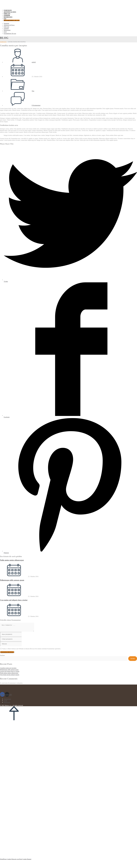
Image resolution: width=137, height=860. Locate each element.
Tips (33, 91)
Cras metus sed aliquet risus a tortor (13, 600)
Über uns (6, 27)
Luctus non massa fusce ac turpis (9, 671)
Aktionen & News (9, 25)
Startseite (6, 23)
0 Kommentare (36, 105)
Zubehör (6, 28)
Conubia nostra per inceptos (8, 668)
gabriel (34, 62)
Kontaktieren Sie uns (10, 33)
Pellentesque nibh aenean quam (12, 580)
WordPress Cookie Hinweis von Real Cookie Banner (15, 859)
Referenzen (7, 30)
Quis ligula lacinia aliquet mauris (9, 674)
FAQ (5, 32)
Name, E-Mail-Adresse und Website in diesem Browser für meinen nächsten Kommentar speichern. (31, 649)
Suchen (2, 655)
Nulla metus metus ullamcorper (12, 560)
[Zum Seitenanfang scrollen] (14, 720)
